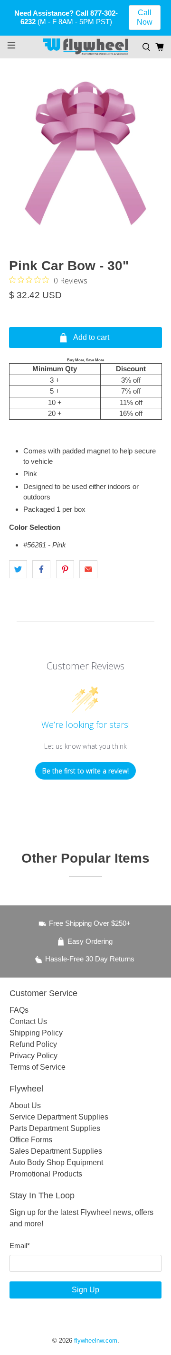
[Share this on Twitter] (18, 569)
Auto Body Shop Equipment (56, 1162)
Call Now (144, 17)
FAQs (19, 1010)
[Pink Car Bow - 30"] (85, 153)
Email (20, 1246)
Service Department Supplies (59, 1117)
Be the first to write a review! (85, 770)
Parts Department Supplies (55, 1128)
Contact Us (28, 1021)
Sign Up (85, 1290)
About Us (25, 1105)
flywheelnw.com (95, 1340)
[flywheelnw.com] (85, 46)
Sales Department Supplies (56, 1151)
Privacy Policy (33, 1056)
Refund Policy (33, 1044)
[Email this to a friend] (88, 569)
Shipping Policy (36, 1033)
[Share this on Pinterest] (65, 569)
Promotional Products (46, 1174)
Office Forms (31, 1140)
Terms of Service (38, 1067)
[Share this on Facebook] (41, 569)
